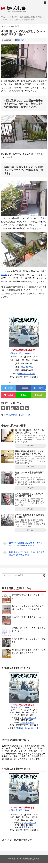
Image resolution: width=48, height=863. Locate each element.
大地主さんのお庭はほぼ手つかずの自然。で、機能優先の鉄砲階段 (25, 544)
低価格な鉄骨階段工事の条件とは (26, 617)
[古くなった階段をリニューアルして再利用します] (7, 499)
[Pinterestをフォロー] (17, 408)
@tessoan (25, 415)
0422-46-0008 (27, 367)
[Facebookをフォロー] (8, 408)
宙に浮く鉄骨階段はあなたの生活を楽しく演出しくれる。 (29, 431)
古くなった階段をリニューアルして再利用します (29, 495)
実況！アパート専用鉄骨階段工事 (29, 473)
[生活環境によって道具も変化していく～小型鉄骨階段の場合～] (38, 388)
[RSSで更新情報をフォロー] (27, 408)
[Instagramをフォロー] (13, 408)
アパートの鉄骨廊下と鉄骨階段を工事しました (29, 516)
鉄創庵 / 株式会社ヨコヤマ (28, 728)
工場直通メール (27, 722)
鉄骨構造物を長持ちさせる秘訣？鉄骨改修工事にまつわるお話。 (26, 553)
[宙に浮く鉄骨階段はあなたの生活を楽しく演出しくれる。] (7, 435)
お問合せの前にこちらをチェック (24, 353)
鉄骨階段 (21, 40)
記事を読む (30, 445)
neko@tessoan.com (26, 374)
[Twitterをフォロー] (3, 408)
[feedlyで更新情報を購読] (22, 408)
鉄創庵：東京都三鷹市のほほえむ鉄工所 (24, 859)
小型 (6, 415)
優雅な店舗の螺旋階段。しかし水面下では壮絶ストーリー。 (29, 452)
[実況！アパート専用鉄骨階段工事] (7, 478)
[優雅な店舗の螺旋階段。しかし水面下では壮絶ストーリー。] (7, 456)
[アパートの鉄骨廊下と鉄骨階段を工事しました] (7, 520)
